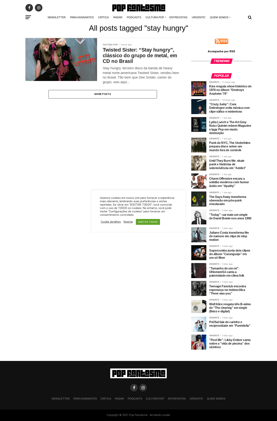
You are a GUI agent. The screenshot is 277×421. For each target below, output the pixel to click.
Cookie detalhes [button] (111, 221)
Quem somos (219, 17)
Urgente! (198, 17)
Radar (117, 17)
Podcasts (134, 17)
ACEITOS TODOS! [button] (148, 221)
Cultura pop (155, 17)
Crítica (103, 17)
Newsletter (57, 17)
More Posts (102, 94)
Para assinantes (82, 17)
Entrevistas (178, 17)
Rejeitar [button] (128, 221)
